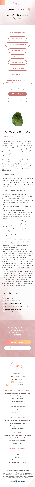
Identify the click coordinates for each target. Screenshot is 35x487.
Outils (21, 9)
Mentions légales (17, 460)
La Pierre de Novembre (13, 309)
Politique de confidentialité (17, 462)
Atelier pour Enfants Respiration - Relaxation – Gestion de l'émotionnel (17, 437)
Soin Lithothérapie (17, 398)
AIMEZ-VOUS (9, 298)
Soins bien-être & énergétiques (17, 390)
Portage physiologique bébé (17, 440)
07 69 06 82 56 (19, 382)
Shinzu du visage (17, 404)
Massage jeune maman (17, 428)
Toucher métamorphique (17, 406)
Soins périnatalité (17, 417)
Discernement (17, 50)
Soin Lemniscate (17, 401)
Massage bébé (17, 443)
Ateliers (17, 432)
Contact (17, 457)
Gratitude (18, 56)
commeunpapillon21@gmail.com (19, 385)
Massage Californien (17, 412)
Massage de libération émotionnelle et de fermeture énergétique (17, 394)
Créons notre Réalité (17, 45)
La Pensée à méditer (12, 312)
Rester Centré (17, 62)
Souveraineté (17, 39)
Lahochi (17, 409)
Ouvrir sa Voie (17, 100)
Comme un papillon (17, 449)
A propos (12, 9)
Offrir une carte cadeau (17, 348)
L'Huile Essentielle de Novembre (16, 306)
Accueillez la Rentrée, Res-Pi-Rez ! (15, 81)
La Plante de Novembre (13, 304)
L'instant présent (17, 33)
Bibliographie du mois (13, 301)
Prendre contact (17, 342)
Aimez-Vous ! (17, 94)
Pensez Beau (17, 74)
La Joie (17, 88)
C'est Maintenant (17, 68)
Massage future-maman (17, 426)
